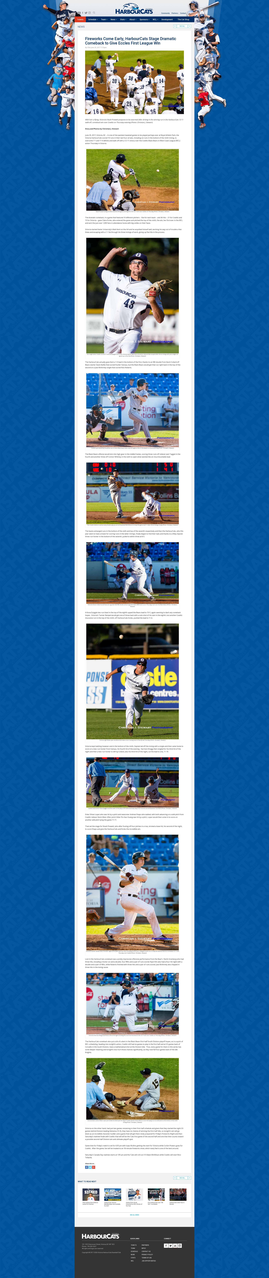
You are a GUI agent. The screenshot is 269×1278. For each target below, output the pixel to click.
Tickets (134, 1245)
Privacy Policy (147, 1254)
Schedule (134, 1251)
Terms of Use (147, 1258)
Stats (133, 1258)
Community (165, 13)
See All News (134, 1215)
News (133, 1254)
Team (133, 1248)
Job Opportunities (149, 1261)
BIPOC (144, 1248)
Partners (175, 13)
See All (182, 26)
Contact (183, 13)
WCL (132, 1261)
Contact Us (146, 1251)
